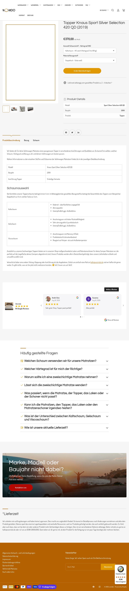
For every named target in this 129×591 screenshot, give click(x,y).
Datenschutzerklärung (10, 557)
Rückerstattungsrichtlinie (11, 564)
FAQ (87, 5)
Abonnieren (108, 568)
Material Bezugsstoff (70, 56)
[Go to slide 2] (81, 318)
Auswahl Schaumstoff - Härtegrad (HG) (77, 46)
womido (111, 588)
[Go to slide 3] (83, 318)
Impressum (7, 561)
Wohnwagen (22, 5)
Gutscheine (79, 5)
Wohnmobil (35, 5)
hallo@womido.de (96, 262)
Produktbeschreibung (11, 140)
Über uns (30, 15)
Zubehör (68, 5)
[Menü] (124, 566)
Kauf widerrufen (8, 573)
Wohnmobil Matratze (10, 570)
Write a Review (111, 289)
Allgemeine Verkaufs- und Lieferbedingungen (19, 554)
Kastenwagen (48, 5)
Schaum (36, 140)
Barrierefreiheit (8, 567)
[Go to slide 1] (79, 318)
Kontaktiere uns (20, 489)
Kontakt (22, 15)
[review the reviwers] (77, 298)
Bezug (26, 140)
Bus (59, 5)
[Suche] (112, 10)
